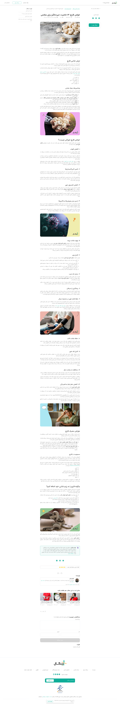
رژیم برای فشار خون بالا (61, 305)
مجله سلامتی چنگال (76, 8)
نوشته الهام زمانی (77, 17)
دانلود (49, 680)
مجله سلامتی (76, 670)
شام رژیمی (55, 498)
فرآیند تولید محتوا (28, 670)
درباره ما (94, 670)
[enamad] (60, 689)
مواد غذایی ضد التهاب (68, 161)
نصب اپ (6, 2)
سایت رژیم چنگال (56, 670)
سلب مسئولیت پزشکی (47, 696)
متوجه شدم (50, 701)
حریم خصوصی (45, 670)
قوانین (37, 670)
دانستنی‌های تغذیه (68, 8)
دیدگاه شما (77, 619)
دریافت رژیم (17, 2)
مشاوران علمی (66, 670)
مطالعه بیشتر (70, 553)
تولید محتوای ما (72, 584)
